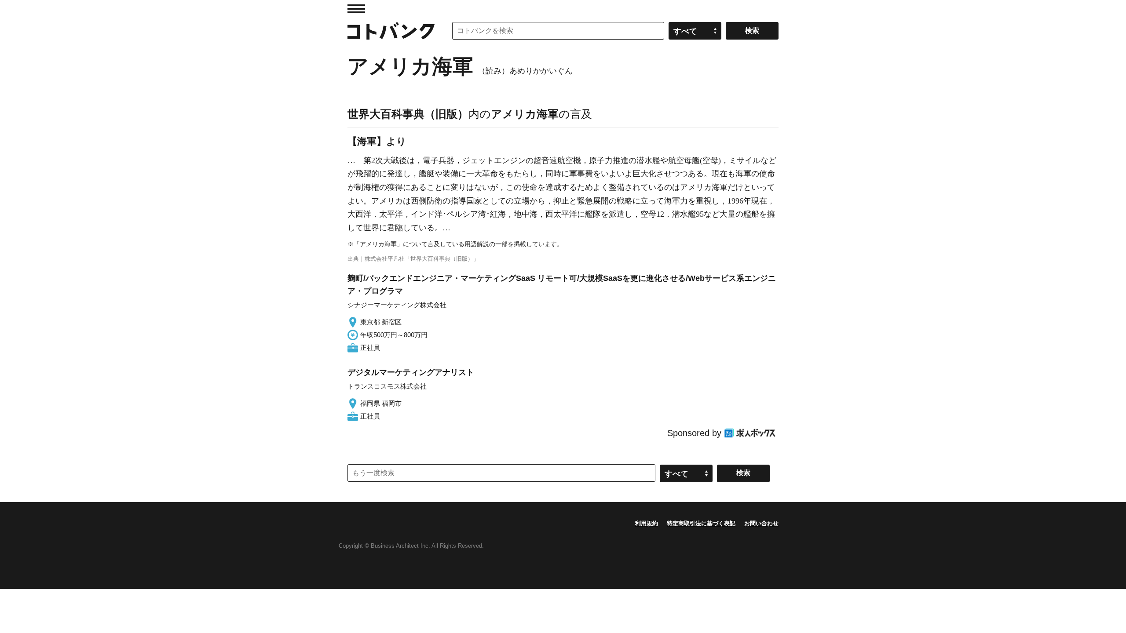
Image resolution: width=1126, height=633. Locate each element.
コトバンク (391, 31)
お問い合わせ (761, 523)
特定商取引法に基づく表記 (701, 523)
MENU (356, 9)
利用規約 (646, 523)
